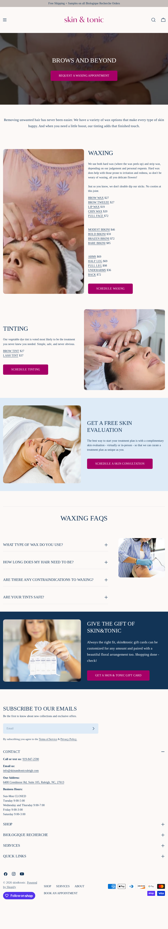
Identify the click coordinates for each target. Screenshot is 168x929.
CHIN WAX (95, 211)
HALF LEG (95, 261)
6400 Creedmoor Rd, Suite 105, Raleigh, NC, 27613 (33, 782)
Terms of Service (48, 739)
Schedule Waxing (110, 288)
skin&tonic (19, 882)
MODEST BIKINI (99, 229)
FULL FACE (96, 215)
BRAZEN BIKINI (98, 238)
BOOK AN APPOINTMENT (61, 893)
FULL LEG (95, 265)
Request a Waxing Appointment (84, 75)
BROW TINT (11, 351)
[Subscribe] (93, 728)
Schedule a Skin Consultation (119, 463)
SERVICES (63, 886)
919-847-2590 (31, 759)
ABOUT (79, 886)
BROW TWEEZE (98, 202)
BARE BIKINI (97, 243)
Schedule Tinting (25, 369)
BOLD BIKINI (97, 234)
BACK (92, 274)
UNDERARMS (97, 270)
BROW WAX (96, 197)
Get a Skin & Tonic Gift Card (118, 675)
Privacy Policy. (68, 739)
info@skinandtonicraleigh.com (21, 770)
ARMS (92, 256)
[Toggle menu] (5, 20)
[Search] (153, 20)
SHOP (47, 886)
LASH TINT (10, 355)
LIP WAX (94, 206)
